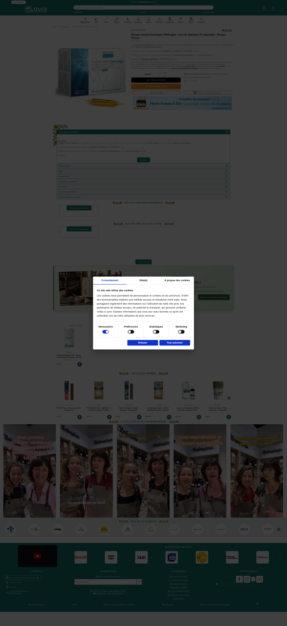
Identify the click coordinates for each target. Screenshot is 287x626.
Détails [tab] (143, 280)
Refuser (142, 342)
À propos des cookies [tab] (177, 280)
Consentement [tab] (109, 280)
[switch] (131, 332)
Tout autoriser (175, 342)
